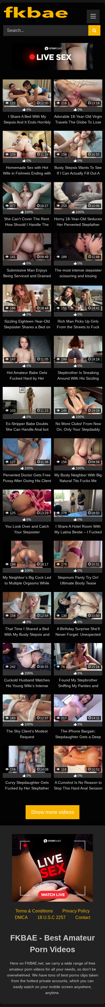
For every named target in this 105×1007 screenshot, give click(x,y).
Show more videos (52, 812)
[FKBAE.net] (43, 13)
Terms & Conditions (34, 911)
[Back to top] (88, 991)
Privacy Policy (76, 911)
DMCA (21, 917)
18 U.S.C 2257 (51, 917)
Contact (82, 917)
